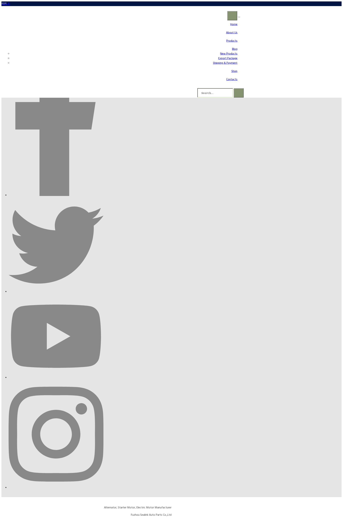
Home (233, 24)
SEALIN (5, 3)
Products (231, 41)
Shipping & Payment (225, 63)
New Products (228, 53)
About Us (231, 32)
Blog (234, 49)
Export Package (227, 58)
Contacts (231, 79)
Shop (234, 71)
